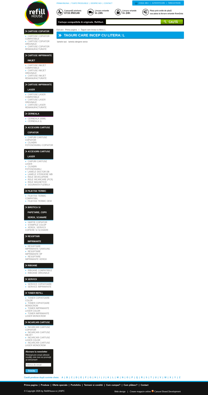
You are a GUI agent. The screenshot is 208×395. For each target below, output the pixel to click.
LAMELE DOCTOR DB (38, 172)
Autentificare (158, 3)
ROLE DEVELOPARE (38, 177)
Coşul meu (144, 3)
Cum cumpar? (113, 385)
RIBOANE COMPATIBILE (40, 270)
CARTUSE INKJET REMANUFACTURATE (36, 77)
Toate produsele (79, 3)
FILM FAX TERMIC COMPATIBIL (35, 197)
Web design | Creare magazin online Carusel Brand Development (147, 391)
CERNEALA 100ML (37, 118)
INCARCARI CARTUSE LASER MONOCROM (37, 344)
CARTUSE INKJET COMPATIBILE (35, 66)
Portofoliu (76, 385)
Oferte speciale (59, 385)
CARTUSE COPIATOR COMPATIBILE (37, 37)
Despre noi (96, 3)
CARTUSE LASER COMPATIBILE (35, 95)
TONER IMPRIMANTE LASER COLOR (37, 309)
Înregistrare (174, 3)
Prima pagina (63, 3)
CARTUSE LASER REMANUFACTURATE (36, 106)
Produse (45, 385)
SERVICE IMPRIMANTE (39, 287)
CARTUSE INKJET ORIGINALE (35, 71)
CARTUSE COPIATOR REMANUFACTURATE (37, 47)
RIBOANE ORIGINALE (39, 273)
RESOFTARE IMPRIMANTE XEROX (36, 257)
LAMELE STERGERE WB (40, 174)
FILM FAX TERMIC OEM (40, 201)
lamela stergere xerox (78, 42)
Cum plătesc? (130, 385)
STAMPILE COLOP (37, 225)
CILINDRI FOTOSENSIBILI (33, 167)
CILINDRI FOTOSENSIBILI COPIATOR (39, 143)
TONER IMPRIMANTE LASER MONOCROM (37, 314)
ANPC (62, 391)
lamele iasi (62, 42)
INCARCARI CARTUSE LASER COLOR (37, 338)
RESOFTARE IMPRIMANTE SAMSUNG (37, 247)
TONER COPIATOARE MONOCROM (37, 304)
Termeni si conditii (93, 385)
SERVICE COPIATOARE (40, 284)
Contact (108, 3)
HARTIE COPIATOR (37, 222)
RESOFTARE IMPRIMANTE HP (33, 252)
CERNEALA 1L (35, 121)
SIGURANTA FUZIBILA (39, 184)
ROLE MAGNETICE (37, 182)
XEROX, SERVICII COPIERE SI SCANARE (36, 228)
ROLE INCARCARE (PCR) (40, 179)
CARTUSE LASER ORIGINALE (35, 100)
